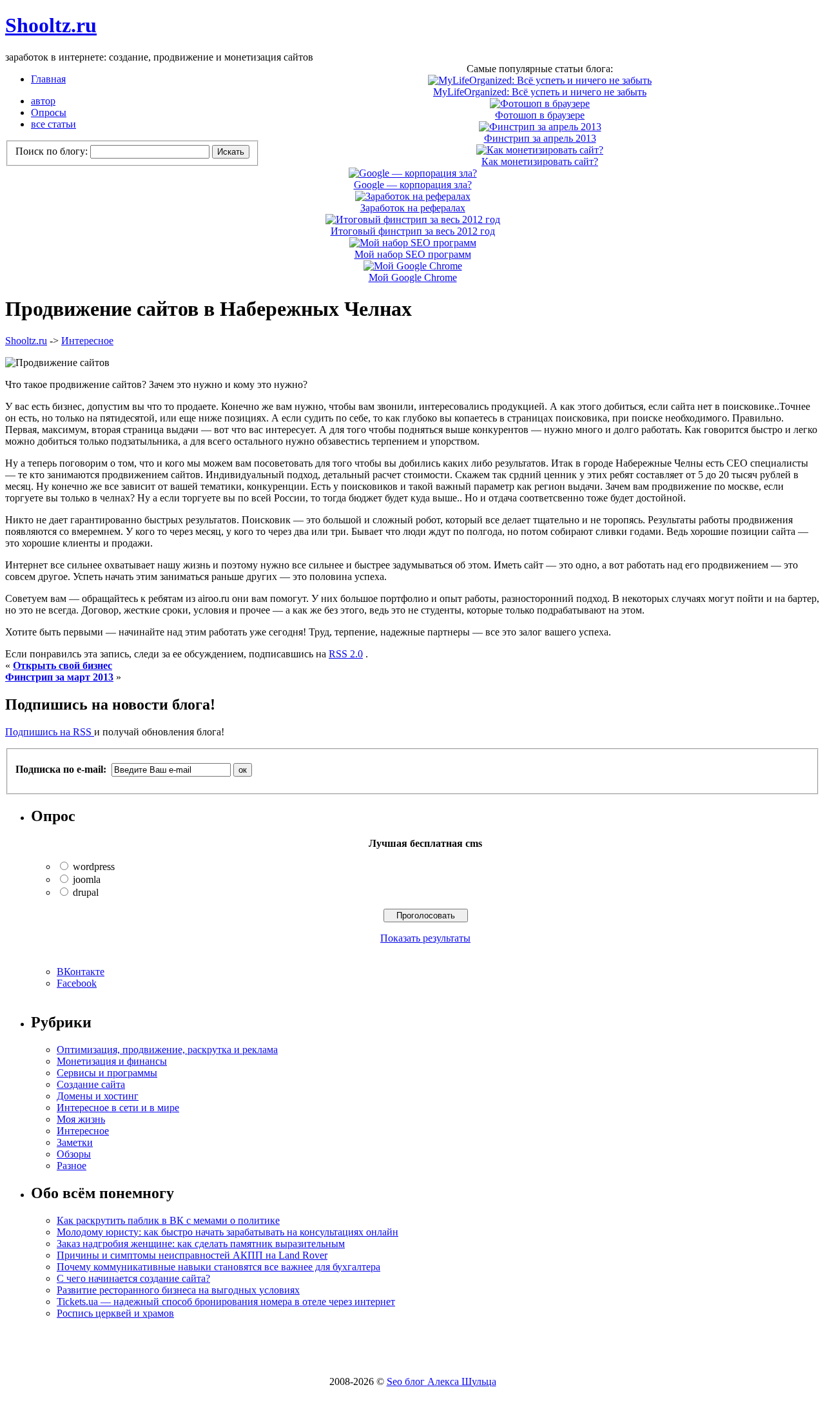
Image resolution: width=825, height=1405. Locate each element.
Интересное (87, 340)
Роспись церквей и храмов (115, 1313)
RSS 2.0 (346, 653)
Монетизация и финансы (112, 1061)
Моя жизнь (81, 1119)
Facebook (77, 983)
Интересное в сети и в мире (118, 1107)
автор (43, 100)
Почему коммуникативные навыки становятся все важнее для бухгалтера (218, 1266)
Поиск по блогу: (52, 151)
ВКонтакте (80, 971)
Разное (71, 1165)
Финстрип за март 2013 (59, 677)
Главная (48, 78)
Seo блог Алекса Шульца (441, 1381)
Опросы (48, 112)
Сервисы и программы (107, 1072)
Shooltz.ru (51, 25)
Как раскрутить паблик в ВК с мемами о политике (168, 1220)
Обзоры (74, 1153)
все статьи (53, 124)
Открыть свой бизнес (62, 665)
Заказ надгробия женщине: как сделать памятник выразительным (201, 1243)
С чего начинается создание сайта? (133, 1278)
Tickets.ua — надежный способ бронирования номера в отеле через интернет (226, 1301)
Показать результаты (425, 938)
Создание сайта (91, 1084)
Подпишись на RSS (49, 731)
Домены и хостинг (98, 1095)
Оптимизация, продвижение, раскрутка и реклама (167, 1049)
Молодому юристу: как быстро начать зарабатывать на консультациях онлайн (227, 1231)
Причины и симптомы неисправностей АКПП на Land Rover (192, 1255)
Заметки (75, 1142)
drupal (86, 892)
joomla (87, 879)
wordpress (94, 866)
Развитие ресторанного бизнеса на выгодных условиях (178, 1289)
